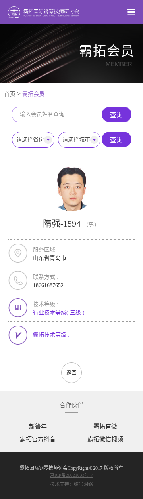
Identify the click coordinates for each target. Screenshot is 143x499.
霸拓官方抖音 (38, 439)
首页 (9, 94)
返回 (71, 372)
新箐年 (38, 426)
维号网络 (83, 484)
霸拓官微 (105, 426)
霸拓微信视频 (105, 439)
